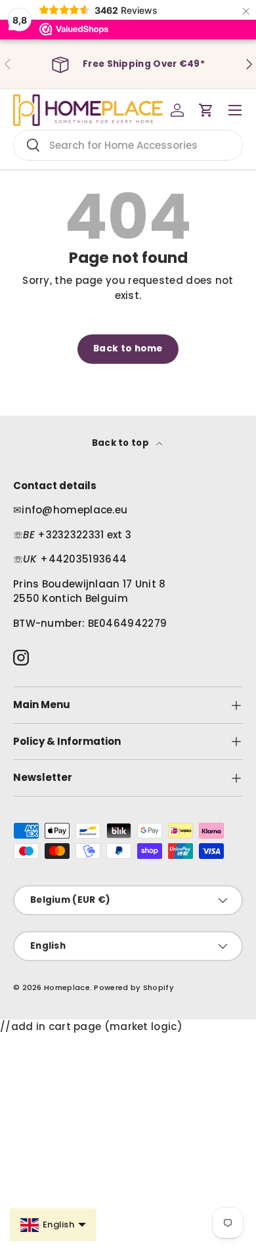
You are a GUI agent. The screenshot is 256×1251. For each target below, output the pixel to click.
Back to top (122, 443)
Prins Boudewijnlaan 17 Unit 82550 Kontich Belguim (89, 591)
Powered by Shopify (133, 987)
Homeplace (67, 987)
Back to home (128, 348)
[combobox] (128, 145)
